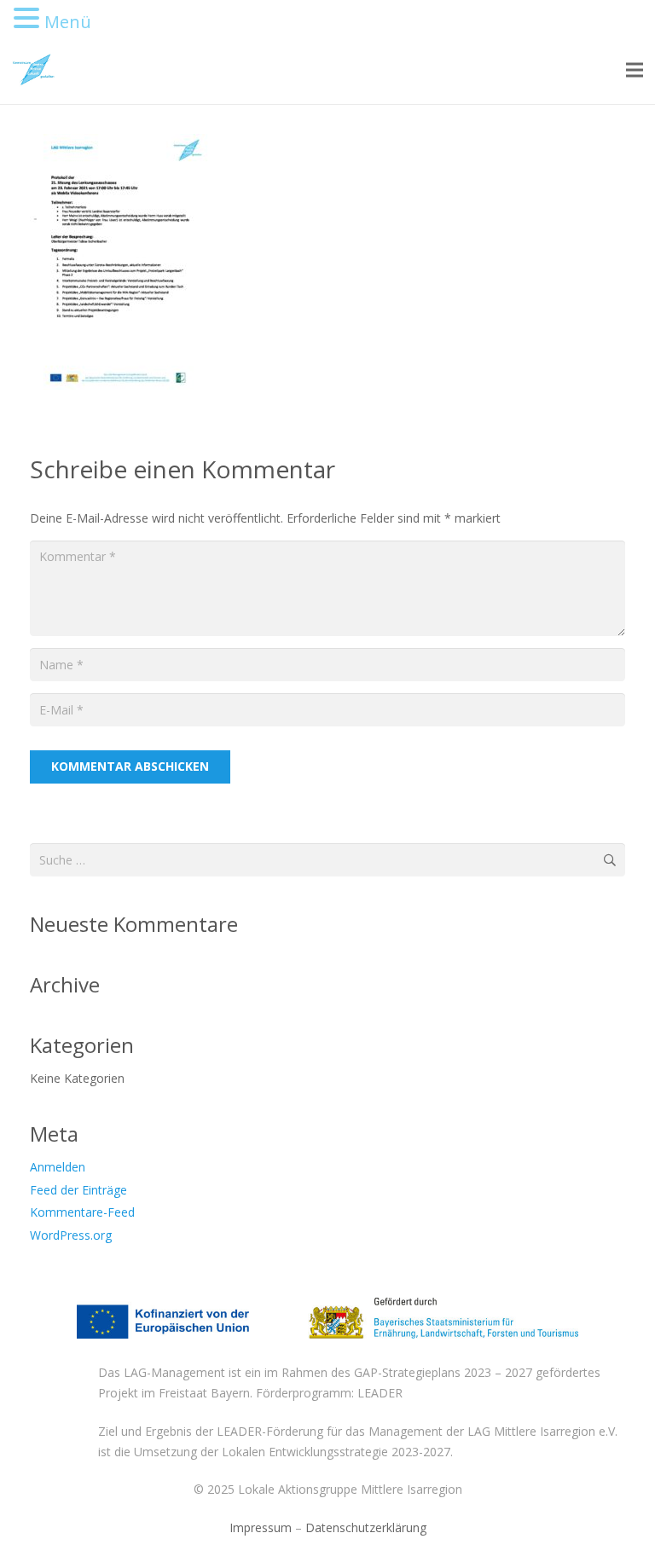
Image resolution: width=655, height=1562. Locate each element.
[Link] (33, 70)
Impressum (260, 1527)
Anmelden (57, 1167)
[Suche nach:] (327, 853)
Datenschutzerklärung (365, 1527)
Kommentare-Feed (82, 1212)
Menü (67, 21)
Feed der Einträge (78, 1190)
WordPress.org (71, 1235)
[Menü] (634, 70)
